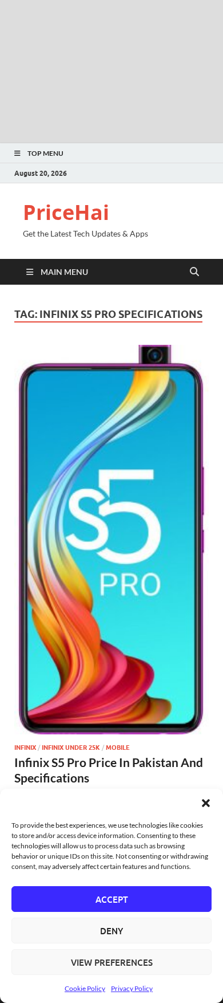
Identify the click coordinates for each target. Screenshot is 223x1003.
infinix (25, 748)
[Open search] (194, 272)
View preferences (112, 962)
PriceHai (66, 212)
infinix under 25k (71, 748)
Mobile (118, 748)
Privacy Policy (132, 988)
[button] (206, 803)
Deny (111, 931)
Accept (111, 899)
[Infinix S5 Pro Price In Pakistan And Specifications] (111, 539)
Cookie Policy (85, 988)
